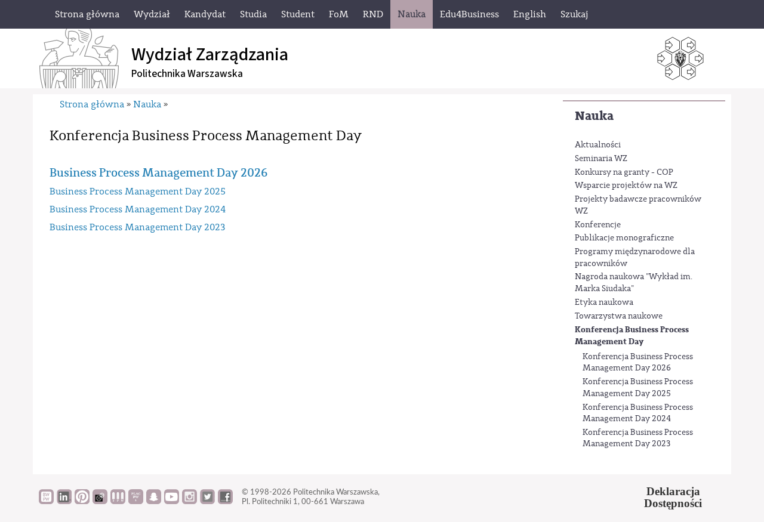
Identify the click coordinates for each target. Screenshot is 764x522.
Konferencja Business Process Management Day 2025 (638, 387)
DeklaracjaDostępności (673, 497)
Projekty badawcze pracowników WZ (638, 205)
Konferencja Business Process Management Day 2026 (638, 362)
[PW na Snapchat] (153, 501)
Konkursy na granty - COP (624, 172)
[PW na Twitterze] (207, 501)
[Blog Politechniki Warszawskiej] (135, 501)
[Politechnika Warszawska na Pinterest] (82, 501)
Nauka (594, 116)
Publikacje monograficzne (624, 238)
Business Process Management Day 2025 (138, 191)
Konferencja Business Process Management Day (632, 335)
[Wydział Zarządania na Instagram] (189, 501)
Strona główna (92, 104)
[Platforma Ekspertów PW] (100, 501)
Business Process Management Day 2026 (158, 173)
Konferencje (598, 225)
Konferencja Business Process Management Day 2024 (638, 413)
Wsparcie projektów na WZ (626, 185)
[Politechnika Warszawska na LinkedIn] (64, 501)
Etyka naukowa (604, 302)
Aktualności (598, 145)
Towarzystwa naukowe (619, 316)
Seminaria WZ (601, 158)
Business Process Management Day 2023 (137, 227)
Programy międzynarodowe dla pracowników (635, 257)
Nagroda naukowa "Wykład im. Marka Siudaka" (633, 282)
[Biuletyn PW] (117, 501)
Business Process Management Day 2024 (138, 209)
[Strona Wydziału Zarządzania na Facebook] (225, 501)
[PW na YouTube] (171, 501)
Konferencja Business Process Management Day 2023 (638, 438)
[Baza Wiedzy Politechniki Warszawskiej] (46, 501)
